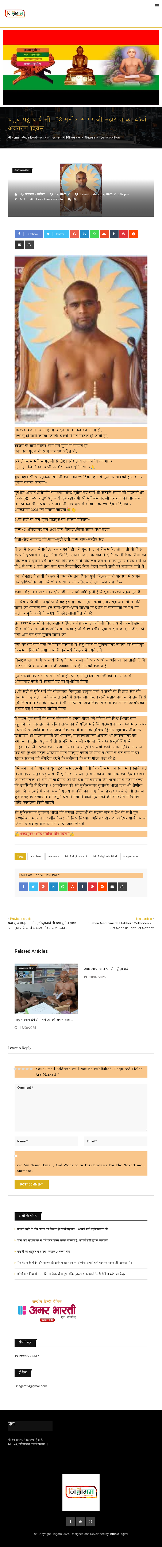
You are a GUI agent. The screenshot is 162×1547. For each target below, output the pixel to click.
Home (15, 137)
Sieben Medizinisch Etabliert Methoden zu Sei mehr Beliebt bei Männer (121, 926)
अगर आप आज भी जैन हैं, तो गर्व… (107, 969)
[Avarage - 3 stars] (23, 1068)
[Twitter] (33, 886)
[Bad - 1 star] (15, 1068)
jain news (53, 856)
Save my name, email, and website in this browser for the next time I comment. (80, 1168)
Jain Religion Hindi (75, 856)
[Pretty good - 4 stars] (27, 1068)
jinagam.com (131, 856)
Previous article (20, 919)
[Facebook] (23, 886)
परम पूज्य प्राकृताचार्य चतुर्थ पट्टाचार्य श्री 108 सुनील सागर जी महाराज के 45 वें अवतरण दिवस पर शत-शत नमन (42, 926)
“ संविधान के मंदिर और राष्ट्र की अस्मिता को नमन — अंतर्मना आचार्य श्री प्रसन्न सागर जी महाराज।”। (74, 1263)
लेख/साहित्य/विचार (32, 137)
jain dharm (36, 856)
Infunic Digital (118, 1534)
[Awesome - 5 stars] (31, 1068)
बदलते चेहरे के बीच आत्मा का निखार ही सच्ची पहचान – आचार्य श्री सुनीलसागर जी (62, 1229)
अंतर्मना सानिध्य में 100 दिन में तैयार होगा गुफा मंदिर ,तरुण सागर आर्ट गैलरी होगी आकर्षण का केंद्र (71, 1274)
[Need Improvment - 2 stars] (19, 1068)
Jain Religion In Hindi (104, 856)
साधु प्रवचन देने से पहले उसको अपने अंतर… (44, 1020)
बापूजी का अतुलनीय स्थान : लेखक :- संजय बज (43, 1251)
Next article (144, 919)
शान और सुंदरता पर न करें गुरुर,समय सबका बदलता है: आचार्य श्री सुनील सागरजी (62, 1240)
